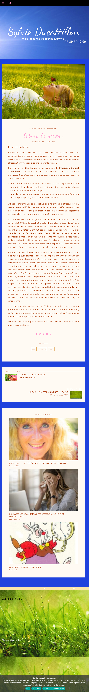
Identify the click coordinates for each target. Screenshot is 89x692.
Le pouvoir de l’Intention (32, 375)
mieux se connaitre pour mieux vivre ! (43, 38)
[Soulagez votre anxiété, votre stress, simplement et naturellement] (43, 491)
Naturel (51, 349)
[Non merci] (86, 683)
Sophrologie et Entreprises (43, 129)
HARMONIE (42, 349)
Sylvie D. (38, 142)
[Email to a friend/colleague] (47, 333)
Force (33, 349)
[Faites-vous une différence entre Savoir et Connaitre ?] (43, 440)
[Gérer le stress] (40, 333)
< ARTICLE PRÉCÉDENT (12, 371)
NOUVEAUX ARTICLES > (74, 389)
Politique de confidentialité (54, 688)
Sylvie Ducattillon (43, 31)
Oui (27, 688)
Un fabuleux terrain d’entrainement (48, 392)
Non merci (36, 688)
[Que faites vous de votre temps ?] (43, 544)
